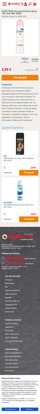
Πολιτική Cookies (11, 360)
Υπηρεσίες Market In (12, 290)
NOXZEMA (8, 203)
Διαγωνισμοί (9, 371)
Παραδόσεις (9, 327)
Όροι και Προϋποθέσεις (13, 353)
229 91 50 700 (13, 263)
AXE (5, 156)
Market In (15, 4)
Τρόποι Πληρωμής (11, 338)
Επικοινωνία (9, 312)
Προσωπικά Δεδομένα (13, 356)
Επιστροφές (9, 330)
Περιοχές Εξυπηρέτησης (14, 341)
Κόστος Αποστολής (12, 334)
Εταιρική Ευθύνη (10, 308)
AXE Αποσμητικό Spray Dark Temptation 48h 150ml (19, 159)
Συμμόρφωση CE (11, 305)
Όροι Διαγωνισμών (11, 367)
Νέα (6, 287)
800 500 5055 (13, 258)
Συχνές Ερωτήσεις (11, 323)
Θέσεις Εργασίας (11, 294)
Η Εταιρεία (9, 280)
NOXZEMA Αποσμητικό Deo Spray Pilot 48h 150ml (19, 206)
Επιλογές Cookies (11, 364)
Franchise (8, 298)
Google (17, 383)
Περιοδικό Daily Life (12, 301)
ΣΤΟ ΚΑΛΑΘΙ (20, 77)
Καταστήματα (9, 283)
